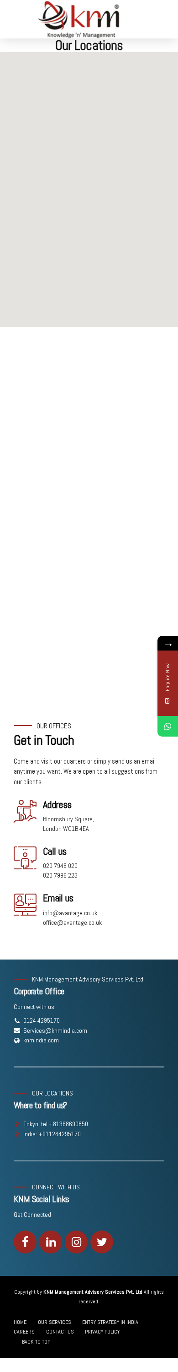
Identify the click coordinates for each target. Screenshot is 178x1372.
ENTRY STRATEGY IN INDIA (110, 1322)
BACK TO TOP (36, 1341)
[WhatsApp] (167, 726)
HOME (20, 1322)
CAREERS (24, 1331)
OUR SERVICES (54, 1322)
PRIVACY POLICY (102, 1331)
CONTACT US (60, 1331)
